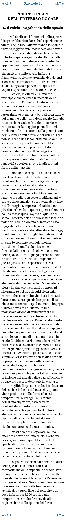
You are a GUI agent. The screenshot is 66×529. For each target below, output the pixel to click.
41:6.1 (4, 36)
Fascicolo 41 (33, 3)
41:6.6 (4, 432)
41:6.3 (4, 173)
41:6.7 (4, 462)
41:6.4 (4, 279)
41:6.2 (4, 94)
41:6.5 (4, 385)
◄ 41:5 (6, 3)
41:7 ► (60, 3)
